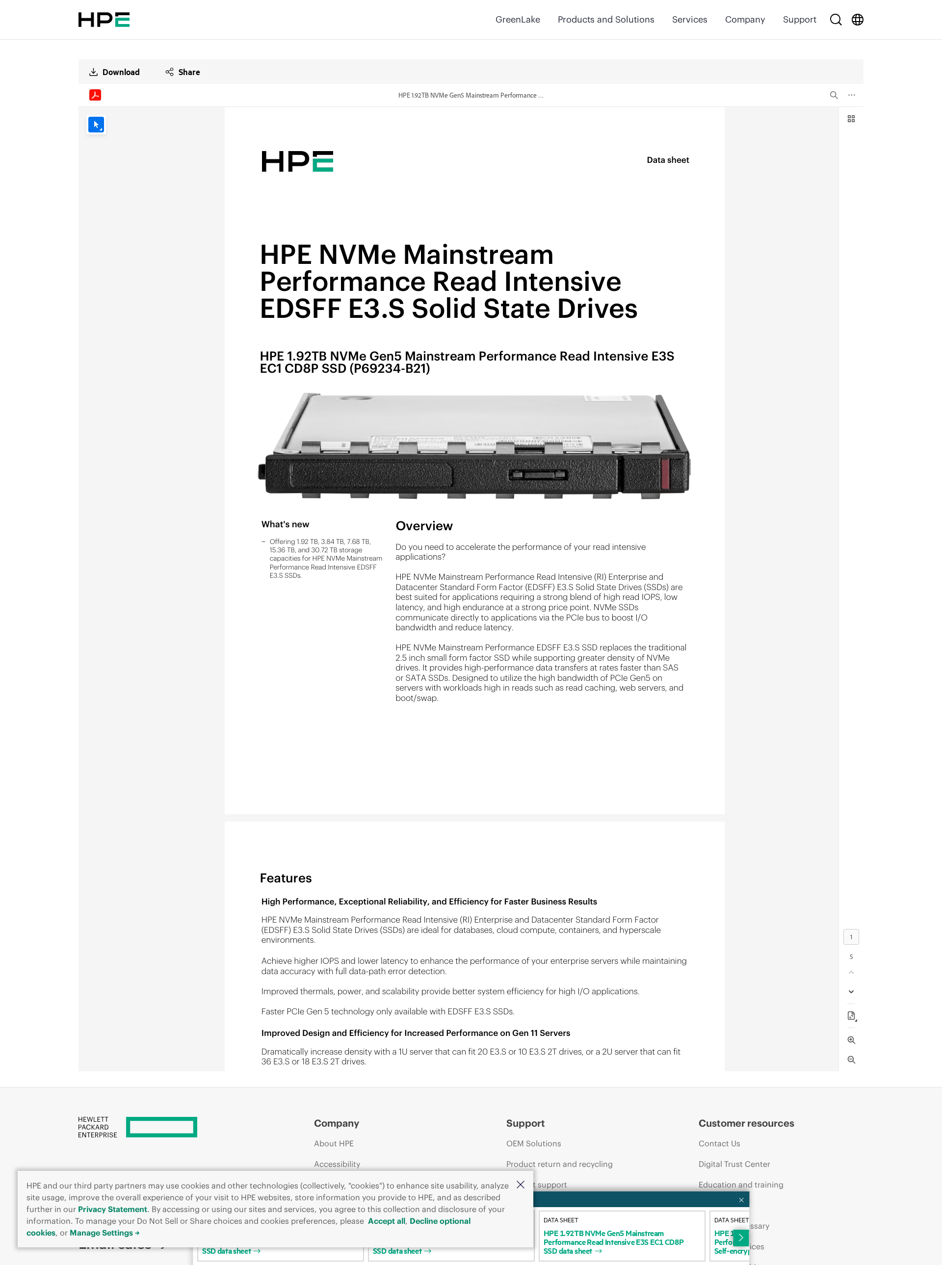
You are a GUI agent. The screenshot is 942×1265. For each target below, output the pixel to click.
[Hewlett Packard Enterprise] (104, 19)
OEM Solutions (533, 1143)
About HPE (334, 1143)
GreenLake (518, 19)
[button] (520, 1185)
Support (799, 19)
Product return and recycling (559, 1164)
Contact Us (719, 1143)
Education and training (741, 1184)
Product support (536, 1184)
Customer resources (746, 1123)
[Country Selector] (858, 19)
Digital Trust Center (734, 1164)
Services (689, 19)
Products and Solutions (606, 19)
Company (745, 19)
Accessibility (337, 1164)
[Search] (836, 19)
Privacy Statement (112, 1209)
